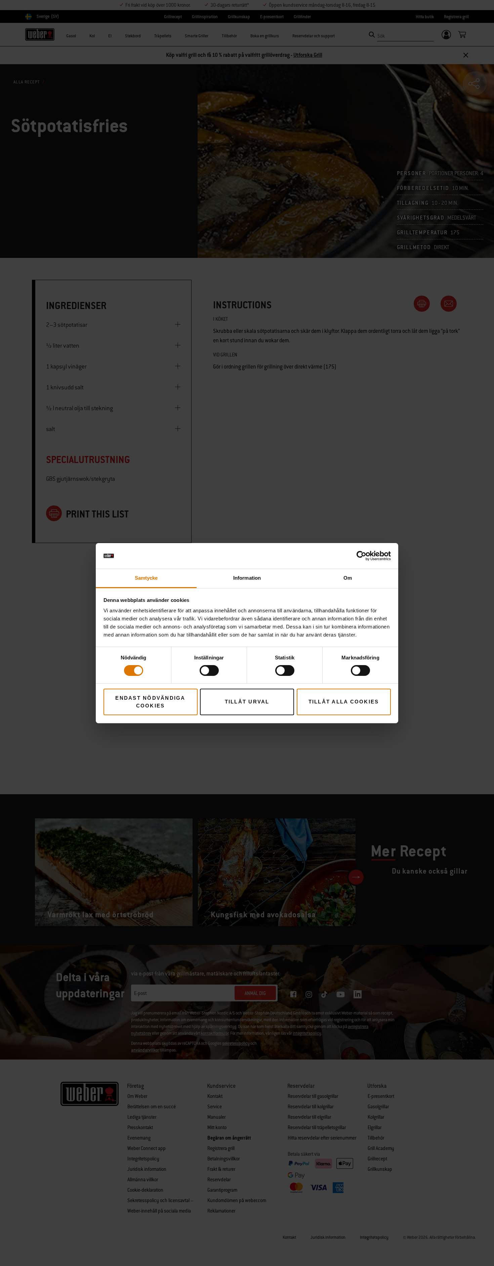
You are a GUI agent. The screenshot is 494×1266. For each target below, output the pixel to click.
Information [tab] (247, 578)
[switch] (209, 670)
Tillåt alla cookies (343, 701)
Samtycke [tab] (146, 578)
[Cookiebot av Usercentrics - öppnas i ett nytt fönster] (361, 556)
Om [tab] (347, 578)
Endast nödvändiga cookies (150, 701)
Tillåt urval (247, 701)
